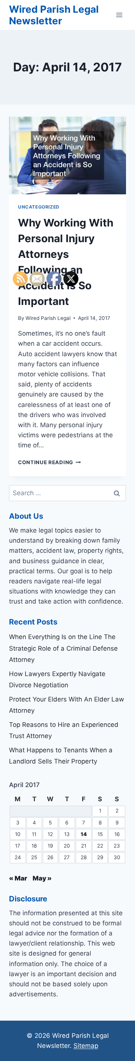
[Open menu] (119, 15)
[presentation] (67, 155)
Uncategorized (39, 207)
